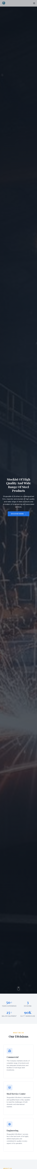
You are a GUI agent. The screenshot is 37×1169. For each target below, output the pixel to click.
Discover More (18, 514)
